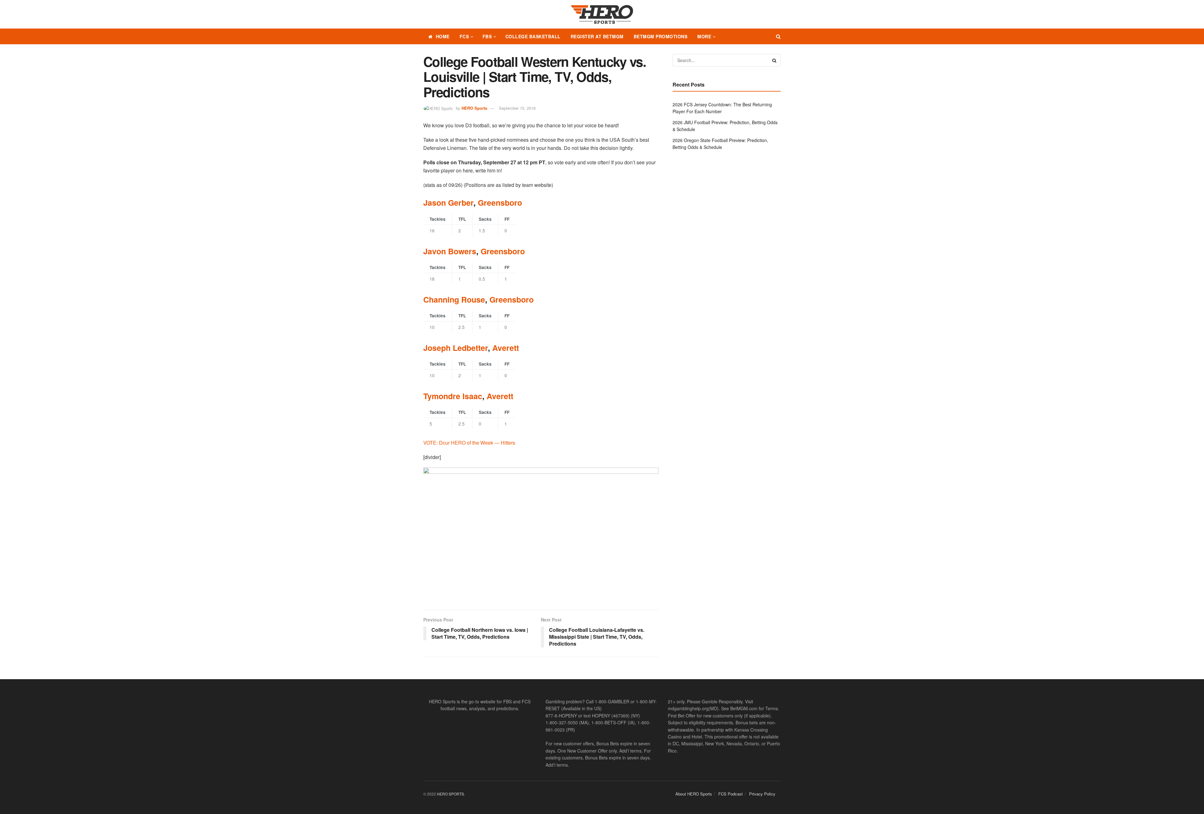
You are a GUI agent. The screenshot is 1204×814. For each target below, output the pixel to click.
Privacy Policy (762, 794)
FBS (487, 36)
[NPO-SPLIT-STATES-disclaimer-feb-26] (540, 533)
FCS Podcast (730, 794)
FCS (464, 36)
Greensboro (500, 202)
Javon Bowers (449, 251)
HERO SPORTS (450, 793)
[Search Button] (778, 36)
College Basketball (533, 36)
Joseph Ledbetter (455, 347)
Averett (505, 347)
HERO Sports (474, 108)
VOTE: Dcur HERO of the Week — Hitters (469, 442)
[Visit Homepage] (602, 14)
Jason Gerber (448, 202)
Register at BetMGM (597, 36)
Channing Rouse (454, 299)
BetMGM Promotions (661, 36)
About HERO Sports (693, 794)
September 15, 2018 (517, 108)
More (704, 36)
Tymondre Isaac (452, 396)
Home (443, 36)
